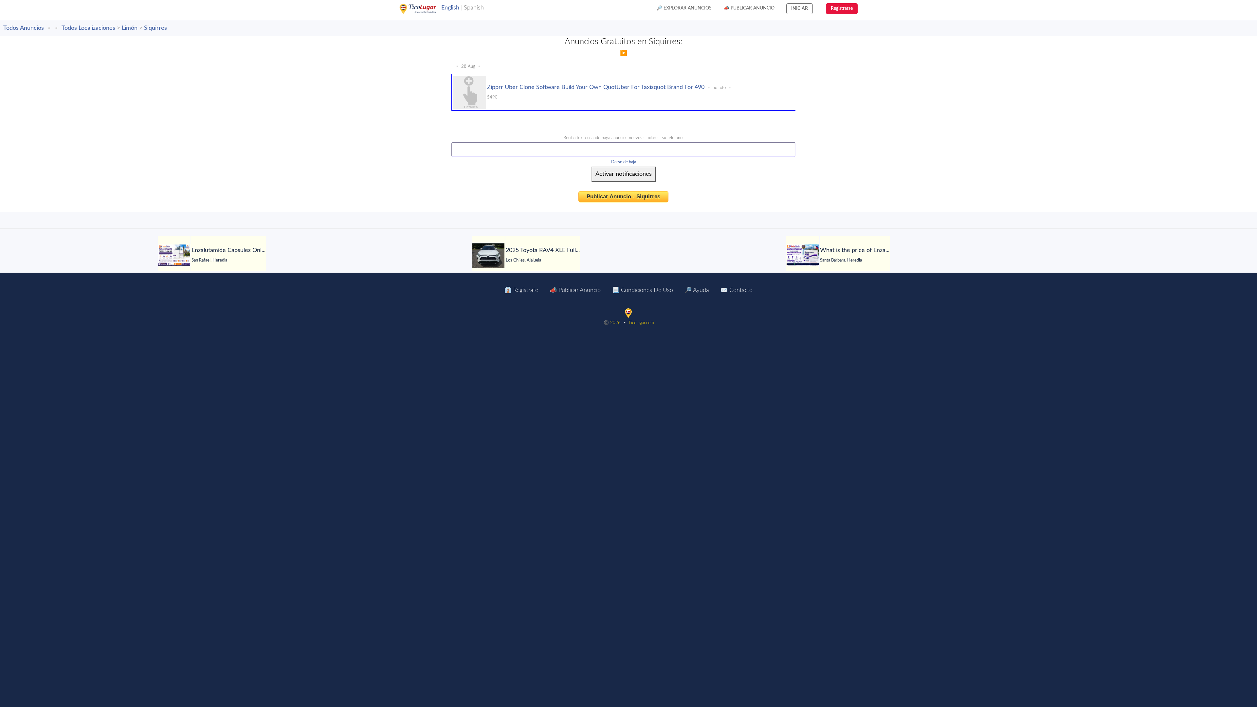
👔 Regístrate (521, 290)
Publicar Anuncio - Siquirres (623, 196)
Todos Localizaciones (88, 28)
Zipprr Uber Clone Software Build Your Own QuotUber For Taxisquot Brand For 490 (595, 87)
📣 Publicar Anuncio (749, 8)
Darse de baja (623, 162)
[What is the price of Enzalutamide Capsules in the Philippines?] (803, 255)
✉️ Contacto (736, 290)
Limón (129, 28)
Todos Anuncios (23, 28)
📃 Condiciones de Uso (642, 290)
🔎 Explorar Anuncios (684, 8)
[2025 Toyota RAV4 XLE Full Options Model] (488, 255)
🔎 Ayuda (696, 290)
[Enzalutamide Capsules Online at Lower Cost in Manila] (174, 255)
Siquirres (155, 28)
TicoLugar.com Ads (425, 8)
